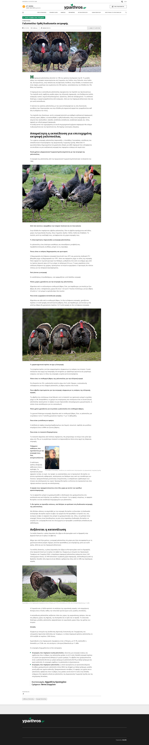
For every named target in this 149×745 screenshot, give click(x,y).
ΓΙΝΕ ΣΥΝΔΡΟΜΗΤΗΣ (119, 6)
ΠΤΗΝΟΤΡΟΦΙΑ (26, 20)
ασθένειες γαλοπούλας (28, 699)
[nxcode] (124, 740)
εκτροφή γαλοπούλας (41, 699)
